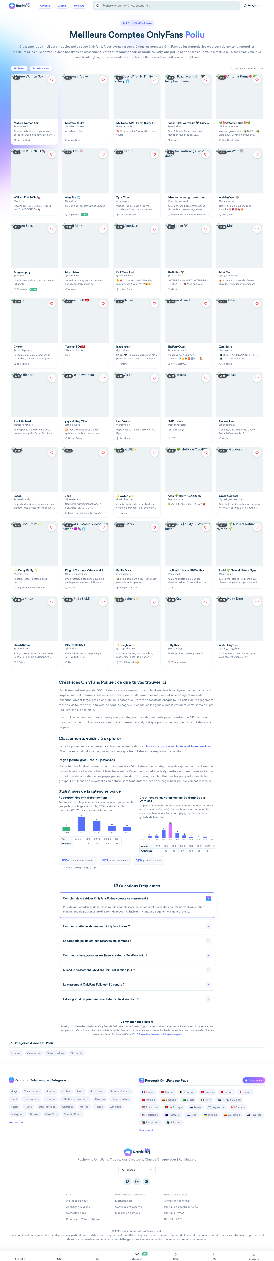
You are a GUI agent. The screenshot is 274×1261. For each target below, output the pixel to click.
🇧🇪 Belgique (186, 1091)
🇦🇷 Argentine (216, 1107)
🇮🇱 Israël (192, 1114)
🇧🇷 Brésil (188, 1099)
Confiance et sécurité (128, 1206)
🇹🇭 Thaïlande (150, 1114)
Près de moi (256, 1080)
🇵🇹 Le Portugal (174, 1107)
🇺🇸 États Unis (150, 1107)
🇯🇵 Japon (245, 1091)
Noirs (80, 1091)
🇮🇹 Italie (206, 1099)
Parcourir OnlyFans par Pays (166, 1080)
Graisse (181, 746)
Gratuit (62, 5)
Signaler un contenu (127, 1212)
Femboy (50, 1099)
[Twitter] (127, 1181)
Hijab (14, 1106)
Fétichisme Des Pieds (75, 1099)
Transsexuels (32, 1091)
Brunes (34, 1114)
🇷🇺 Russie (195, 1107)
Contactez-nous (76, 1212)
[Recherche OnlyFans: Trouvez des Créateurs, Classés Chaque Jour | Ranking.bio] (19, 5)
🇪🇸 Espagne (169, 1099)
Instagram (17, 1114)
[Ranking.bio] (137, 1152)
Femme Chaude (120, 1091)
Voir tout (14, 1122)
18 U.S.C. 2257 (173, 1218)
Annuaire (45, 5)
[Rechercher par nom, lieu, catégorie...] (98, 6)
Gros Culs (51, 1114)
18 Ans (84, 1106)
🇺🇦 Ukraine (210, 1114)
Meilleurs (79, 5)
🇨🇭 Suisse (226, 1091)
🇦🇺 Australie (172, 1114)
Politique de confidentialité (181, 1206)
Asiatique (68, 1106)
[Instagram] (137, 1181)
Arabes (66, 1091)
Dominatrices (47, 1106)
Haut (14, 1099)
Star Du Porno (72, 1114)
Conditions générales (177, 1200)
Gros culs (152, 746)
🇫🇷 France (148, 1091)
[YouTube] (146, 1181)
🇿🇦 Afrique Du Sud (229, 1099)
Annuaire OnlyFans (78, 1206)
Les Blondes (31, 1099)
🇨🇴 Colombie (232, 1114)
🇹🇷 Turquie (148, 1099)
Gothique (115, 1106)
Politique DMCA (174, 1212)
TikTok (99, 1106)
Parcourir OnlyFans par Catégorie (40, 1080)
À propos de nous (77, 1200)
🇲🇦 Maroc (167, 1091)
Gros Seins (97, 1091)
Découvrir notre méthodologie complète (159, 1034)
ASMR (28, 1106)
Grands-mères (201, 746)
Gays (14, 1091)
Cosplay (100, 1099)
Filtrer (21, 68)
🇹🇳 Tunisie (207, 1091)
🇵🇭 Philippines (151, 1122)
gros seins (167, 746)
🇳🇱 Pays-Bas (254, 1114)
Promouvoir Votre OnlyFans (83, 1218)
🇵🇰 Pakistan (173, 1122)
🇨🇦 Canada (238, 1107)
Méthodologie (124, 1200)
